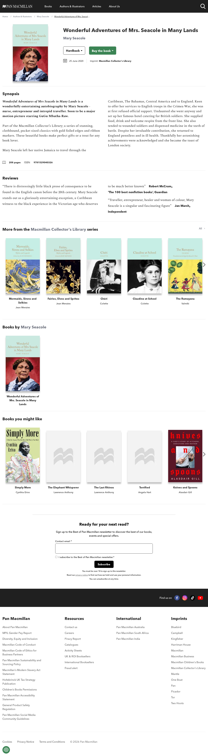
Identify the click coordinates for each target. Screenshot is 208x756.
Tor (173, 697)
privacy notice (81, 575)
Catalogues (71, 644)
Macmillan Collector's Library (58, 229)
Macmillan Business (182, 656)
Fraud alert (71, 668)
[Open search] (203, 6)
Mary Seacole (43, 16)
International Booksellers (79, 662)
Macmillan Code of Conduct (19, 644)
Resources (74, 618)
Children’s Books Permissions (19, 689)
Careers (69, 633)
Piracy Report (73, 638)
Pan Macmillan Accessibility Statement (18, 697)
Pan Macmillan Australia (130, 627)
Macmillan (177, 650)
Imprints (179, 618)
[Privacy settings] (6, 750)
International (128, 618)
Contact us (71, 627)
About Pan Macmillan (15, 627)
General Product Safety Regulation (16, 707)
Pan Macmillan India (128, 638)
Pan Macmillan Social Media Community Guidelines (19, 716)
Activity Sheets (73, 650)
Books (48, 6)
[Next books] (204, 264)
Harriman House (181, 644)
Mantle (175, 674)
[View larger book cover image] (30, 52)
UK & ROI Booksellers (77, 656)
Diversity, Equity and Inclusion (20, 638)
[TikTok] (192, 597)
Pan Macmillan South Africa (132, 633)
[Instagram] (184, 597)
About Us (114, 6)
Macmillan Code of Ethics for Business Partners (19, 652)
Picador (175, 691)
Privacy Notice (25, 741)
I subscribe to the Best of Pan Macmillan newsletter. (86, 557)
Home (5, 16)
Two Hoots (177, 703)
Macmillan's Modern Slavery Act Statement (21, 672)
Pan (173, 685)
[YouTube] (200, 598)
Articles (96, 6)
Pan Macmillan (16, 618)
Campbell (177, 633)
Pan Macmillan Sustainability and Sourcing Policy (21, 662)
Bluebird (176, 627)
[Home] (17, 6)
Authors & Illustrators (72, 6)
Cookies (7, 741)
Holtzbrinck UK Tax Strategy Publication (18, 681)
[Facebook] (177, 597)
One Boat (176, 679)
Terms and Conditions (52, 741)
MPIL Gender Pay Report (17, 633)
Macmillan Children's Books (187, 662)
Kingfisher (177, 638)
